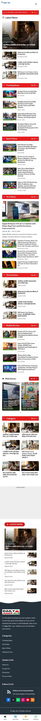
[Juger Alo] (5, 4)
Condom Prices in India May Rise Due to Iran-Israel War (27, 92)
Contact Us (6, 669)
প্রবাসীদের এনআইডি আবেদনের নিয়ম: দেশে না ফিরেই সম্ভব (27, 282)
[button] (36, 4)
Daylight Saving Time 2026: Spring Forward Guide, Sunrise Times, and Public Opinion (27, 104)
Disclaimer (6, 672)
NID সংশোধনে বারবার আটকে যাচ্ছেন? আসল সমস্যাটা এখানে (30, 474)
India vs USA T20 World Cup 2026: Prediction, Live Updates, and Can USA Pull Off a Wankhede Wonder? (27, 185)
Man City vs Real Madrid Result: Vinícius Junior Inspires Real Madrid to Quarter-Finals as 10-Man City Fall (26, 172)
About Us (5, 665)
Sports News (6, 648)
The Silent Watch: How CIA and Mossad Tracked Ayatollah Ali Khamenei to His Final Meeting (28, 126)
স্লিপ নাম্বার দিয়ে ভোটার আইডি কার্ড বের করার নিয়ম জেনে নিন (10, 475)
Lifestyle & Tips (7, 652)
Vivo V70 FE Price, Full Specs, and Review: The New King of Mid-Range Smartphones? (28, 367)
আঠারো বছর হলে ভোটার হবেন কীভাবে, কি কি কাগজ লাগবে (27, 53)
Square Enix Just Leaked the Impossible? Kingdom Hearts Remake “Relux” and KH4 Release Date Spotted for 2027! (28, 254)
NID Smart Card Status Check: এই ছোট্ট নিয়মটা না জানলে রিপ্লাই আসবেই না (27, 74)
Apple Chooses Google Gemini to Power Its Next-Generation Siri (27, 263)
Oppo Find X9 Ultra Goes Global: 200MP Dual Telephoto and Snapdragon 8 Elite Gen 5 (27, 346)
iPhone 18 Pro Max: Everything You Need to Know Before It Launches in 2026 (28, 357)
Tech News (6, 644)
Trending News (7, 640)
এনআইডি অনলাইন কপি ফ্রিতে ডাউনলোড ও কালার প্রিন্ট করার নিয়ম (27, 63)
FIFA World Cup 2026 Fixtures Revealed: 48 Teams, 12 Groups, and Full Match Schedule (27, 147)
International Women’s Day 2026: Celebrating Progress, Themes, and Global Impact (27, 115)
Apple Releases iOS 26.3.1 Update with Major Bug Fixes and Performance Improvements (19, 225)
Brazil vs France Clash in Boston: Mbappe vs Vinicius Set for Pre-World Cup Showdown (27, 159)
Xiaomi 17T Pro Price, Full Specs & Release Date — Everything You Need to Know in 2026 (28, 334)
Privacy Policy (7, 676)
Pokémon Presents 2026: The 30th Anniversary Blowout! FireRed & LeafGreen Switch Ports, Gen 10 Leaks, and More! (28, 243)
